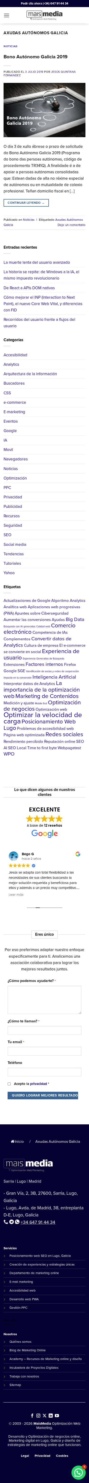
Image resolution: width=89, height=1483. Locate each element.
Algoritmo (60, 600)
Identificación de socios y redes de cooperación (52, 671)
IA (5, 440)
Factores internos (44, 664)
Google (10, 431)
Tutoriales (12, 563)
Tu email (16, 1042)
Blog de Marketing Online (27, 1350)
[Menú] (7, 15)
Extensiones (14, 664)
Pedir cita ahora (31, 3)
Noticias (11, 46)
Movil (8, 450)
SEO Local (17, 748)
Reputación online (59, 741)
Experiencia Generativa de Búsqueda (43, 658)
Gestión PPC (18, 1307)
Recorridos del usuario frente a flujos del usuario (39, 323)
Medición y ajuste (19, 703)
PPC (7, 488)
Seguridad (13, 525)
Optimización (15, 478)
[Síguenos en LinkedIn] (51, 1416)
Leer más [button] (16, 895)
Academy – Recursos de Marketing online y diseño (45, 1358)
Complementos (17, 639)
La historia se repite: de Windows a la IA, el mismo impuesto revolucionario (41, 275)
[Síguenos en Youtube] (57, 1416)
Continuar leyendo (26, 202)
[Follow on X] (44, 1416)
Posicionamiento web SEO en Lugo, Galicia (40, 1255)
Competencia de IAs (50, 632)
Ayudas (58, 620)
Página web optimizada (24, 735)
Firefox (70, 664)
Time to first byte (42, 748)
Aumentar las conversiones (27, 620)
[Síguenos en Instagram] (38, 1416)
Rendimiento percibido (23, 741)
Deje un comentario (71, 224)
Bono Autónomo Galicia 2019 (35, 56)
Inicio (19, 1141)
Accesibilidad (15, 355)
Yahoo (9, 573)
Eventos (11, 421)
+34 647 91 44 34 (38, 1222)
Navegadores (16, 459)
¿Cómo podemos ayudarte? (32, 980)
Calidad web (43, 626)
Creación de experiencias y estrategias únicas (42, 1264)
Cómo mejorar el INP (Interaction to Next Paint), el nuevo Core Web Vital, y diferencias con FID (43, 303)
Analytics (11, 364)
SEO (7, 535)
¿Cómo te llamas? (23, 1021)
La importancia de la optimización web (42, 689)
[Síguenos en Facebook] (32, 1416)
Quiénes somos (20, 1341)
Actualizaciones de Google (27, 600)
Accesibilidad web (22, 1290)
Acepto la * (31, 1083)
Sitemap (15, 1384)
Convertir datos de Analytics (37, 642)
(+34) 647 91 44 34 (55, 3)
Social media (15, 545)
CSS (7, 393)
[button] (78, 1473)
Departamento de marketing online (34, 1273)
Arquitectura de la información (30, 374)
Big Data (75, 619)
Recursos (12, 516)
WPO (9, 753)
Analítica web (15, 607)
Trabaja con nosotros (24, 1376)
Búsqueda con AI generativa (19, 626)
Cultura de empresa (41, 645)
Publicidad (13, 507)
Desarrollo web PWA (24, 1299)
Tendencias (14, 554)
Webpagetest (69, 748)
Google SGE (14, 671)
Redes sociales (64, 734)
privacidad (38, 1083)
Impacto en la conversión (18, 678)
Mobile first (41, 703)
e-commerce (15, 402)
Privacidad (13, 497)
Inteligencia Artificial (54, 676)
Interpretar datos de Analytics (29, 684)
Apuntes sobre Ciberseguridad (42, 613)
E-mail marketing (21, 1281)
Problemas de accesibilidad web (45, 728)
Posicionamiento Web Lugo (40, 724)
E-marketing (14, 412)
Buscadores (14, 383)
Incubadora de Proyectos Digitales (33, 1367)
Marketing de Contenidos (47, 696)
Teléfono (15, 1062)
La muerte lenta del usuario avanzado (37, 262)
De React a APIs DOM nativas (29, 288)
